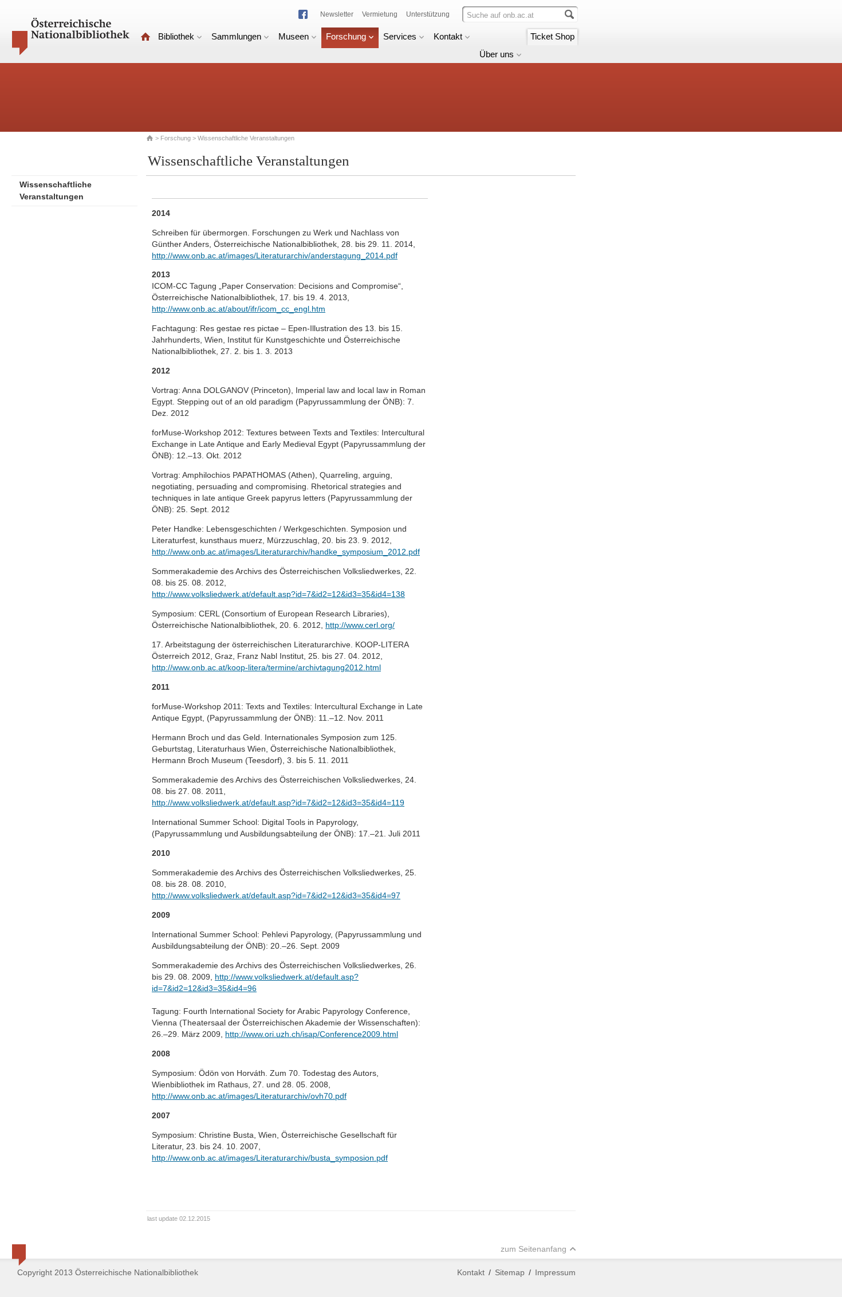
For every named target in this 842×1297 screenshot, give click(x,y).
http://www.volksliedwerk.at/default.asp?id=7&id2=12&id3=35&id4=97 (276, 895)
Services (399, 36)
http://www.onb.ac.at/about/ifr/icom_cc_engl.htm (238, 308)
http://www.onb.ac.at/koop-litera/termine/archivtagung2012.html (266, 667)
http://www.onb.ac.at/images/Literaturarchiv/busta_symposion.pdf (270, 1157)
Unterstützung (428, 14)
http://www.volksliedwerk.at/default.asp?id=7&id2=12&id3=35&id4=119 (278, 802)
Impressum (555, 1272)
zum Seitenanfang (533, 1248)
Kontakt (448, 36)
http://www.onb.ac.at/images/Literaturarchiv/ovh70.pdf (249, 1096)
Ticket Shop (552, 36)
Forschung (346, 36)
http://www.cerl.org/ (360, 625)
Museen (293, 36)
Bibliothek (176, 36)
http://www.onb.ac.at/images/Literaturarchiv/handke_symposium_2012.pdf (286, 551)
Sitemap (510, 1272)
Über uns (496, 54)
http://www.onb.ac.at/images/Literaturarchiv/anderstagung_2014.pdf (275, 255)
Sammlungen (236, 36)
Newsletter (336, 14)
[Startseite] (145, 36)
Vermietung (380, 14)
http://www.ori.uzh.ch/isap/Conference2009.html (311, 1034)
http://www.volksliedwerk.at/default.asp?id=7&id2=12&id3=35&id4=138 (278, 594)
